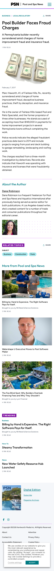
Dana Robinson (11, 191)
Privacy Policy (33, 537)
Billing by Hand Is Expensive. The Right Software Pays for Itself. (26, 426)
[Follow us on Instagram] (8, 519)
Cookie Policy (33, 542)
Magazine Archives (31, 500)
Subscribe (28, 495)
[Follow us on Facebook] (3, 519)
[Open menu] (49, 4)
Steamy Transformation (17, 447)
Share (48, 16)
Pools (32, 254)
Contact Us (6, 537)
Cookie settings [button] (15, 562)
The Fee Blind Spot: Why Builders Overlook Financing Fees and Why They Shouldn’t (22, 394)
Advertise (32, 532)
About (4, 532)
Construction (20, 254)
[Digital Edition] (11, 509)
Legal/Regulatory (21, 16)
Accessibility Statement (12, 542)
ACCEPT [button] (32, 563)
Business (6, 16)
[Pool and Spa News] (27, 4)
